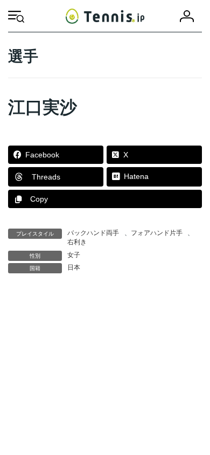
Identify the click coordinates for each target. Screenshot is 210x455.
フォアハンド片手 (157, 233)
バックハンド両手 (93, 233)
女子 (73, 255)
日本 (73, 267)
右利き (77, 242)
